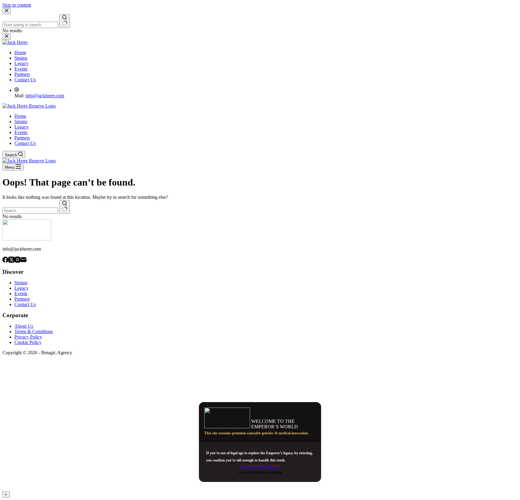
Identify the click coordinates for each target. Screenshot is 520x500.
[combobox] (30, 211)
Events (20, 132)
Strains (20, 121)
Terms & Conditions (33, 331)
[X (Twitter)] (11, 260)
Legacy (21, 127)
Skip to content (16, 5)
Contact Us (25, 143)
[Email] (23, 260)
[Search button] (64, 207)
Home (20, 116)
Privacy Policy (28, 336)
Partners (22, 137)
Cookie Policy (28, 342)
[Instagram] (17, 260)
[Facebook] (5, 260)
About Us (23, 326)
